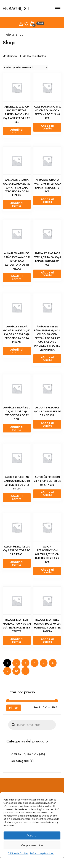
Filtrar (13, 708)
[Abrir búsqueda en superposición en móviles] (32, 724)
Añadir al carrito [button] (16, 131)
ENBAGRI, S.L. (17, 8)
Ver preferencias (32, 845)
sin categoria (20, 761)
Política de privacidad (42, 853)
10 (16, 671)
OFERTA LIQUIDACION (24, 754)
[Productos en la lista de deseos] (26, 23)
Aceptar (32, 835)
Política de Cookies (18, 853)
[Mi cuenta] (21, 23)
